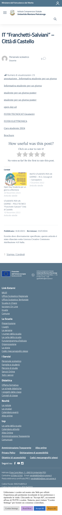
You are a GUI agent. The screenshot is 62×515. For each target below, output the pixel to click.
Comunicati (7, 439)
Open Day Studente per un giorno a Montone (15, 188)
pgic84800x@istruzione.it (41, 475)
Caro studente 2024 (14, 128)
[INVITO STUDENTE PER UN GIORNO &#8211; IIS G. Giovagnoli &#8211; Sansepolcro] (42, 179)
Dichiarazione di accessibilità (34, 452)
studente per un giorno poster (20, 92)
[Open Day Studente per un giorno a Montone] (15, 179)
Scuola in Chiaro (9, 303)
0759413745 (17, 475)
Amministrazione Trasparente (16, 436)
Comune (6, 313)
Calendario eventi (10, 412)
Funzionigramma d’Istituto (14, 340)
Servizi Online (8, 371)
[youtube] (18, 463)
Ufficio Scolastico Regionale (15, 296)
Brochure (9, 135)
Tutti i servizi (7, 375)
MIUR (4, 292)
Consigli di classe (10, 395)
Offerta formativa (10, 385)
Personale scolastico (11, 361)
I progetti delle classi (11, 392)
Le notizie (6, 405)
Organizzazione (9, 344)
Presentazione (8, 323)
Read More (27, 508)
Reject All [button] (52, 508)
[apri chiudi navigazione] (5, 13)
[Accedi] (57, 3)
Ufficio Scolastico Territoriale (15, 299)
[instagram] (22, 463)
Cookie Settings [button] (11, 508)
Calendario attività (10, 429)
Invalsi (5, 310)
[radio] (19, 155)
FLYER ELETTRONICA (15, 121)
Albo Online (7, 432)
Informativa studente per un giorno (23, 85)
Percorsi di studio (10, 368)
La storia (6, 347)
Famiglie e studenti (11, 364)
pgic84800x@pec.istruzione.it (43, 478)
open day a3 (10, 106)
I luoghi (5, 326)
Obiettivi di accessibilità (14, 457)
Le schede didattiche (11, 388)
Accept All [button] (40, 508)
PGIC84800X (27, 486)
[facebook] (15, 463)
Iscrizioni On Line (10, 306)
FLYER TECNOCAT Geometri (19, 114)
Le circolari (7, 408)
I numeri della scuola (11, 333)
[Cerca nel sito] (55, 19)
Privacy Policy (8, 452)
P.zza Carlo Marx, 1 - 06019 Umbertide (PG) (27, 472)
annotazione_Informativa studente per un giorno (30, 78)
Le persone (7, 330)
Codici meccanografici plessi (15, 351)
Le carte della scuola (11, 337)
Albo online (7, 415)
